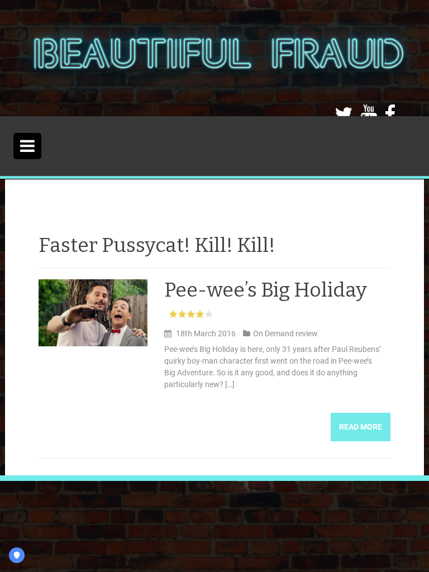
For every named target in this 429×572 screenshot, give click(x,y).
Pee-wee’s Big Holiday (265, 290)
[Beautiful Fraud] (218, 57)
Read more (360, 426)
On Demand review (285, 333)
